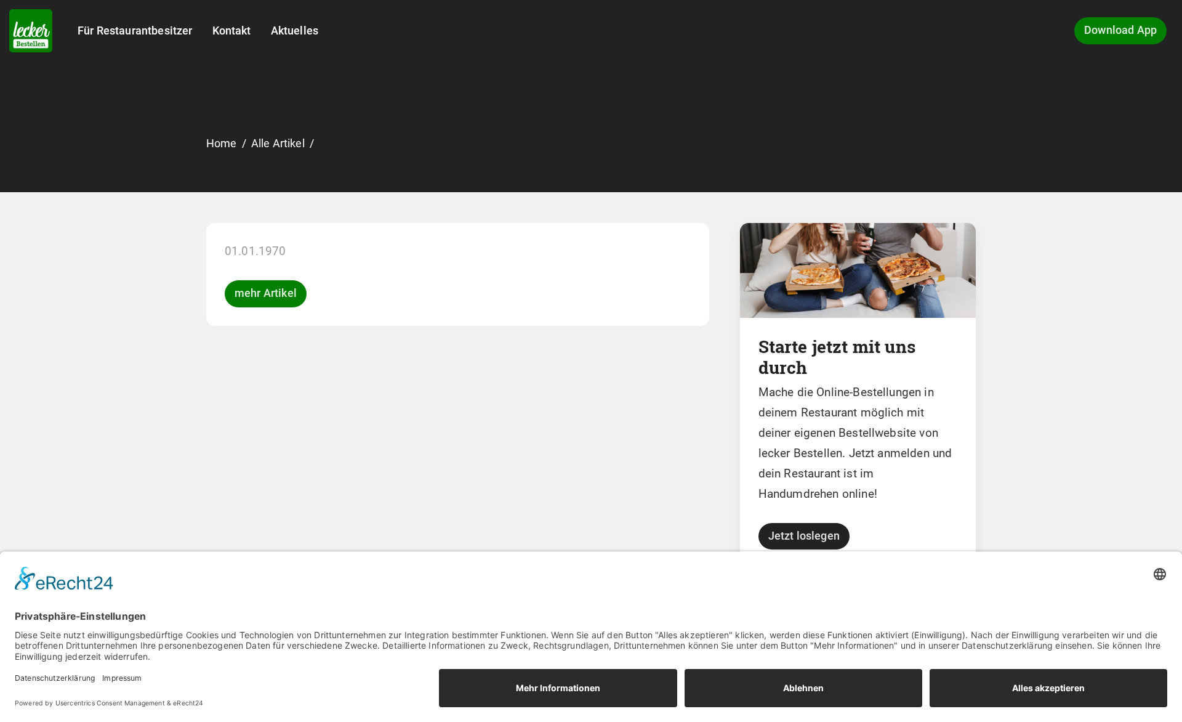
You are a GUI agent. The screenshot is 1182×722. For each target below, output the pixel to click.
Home (221, 143)
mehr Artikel (266, 293)
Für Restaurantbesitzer (135, 31)
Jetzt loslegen (804, 536)
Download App (1120, 30)
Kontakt (231, 31)
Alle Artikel (278, 143)
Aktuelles (294, 31)
